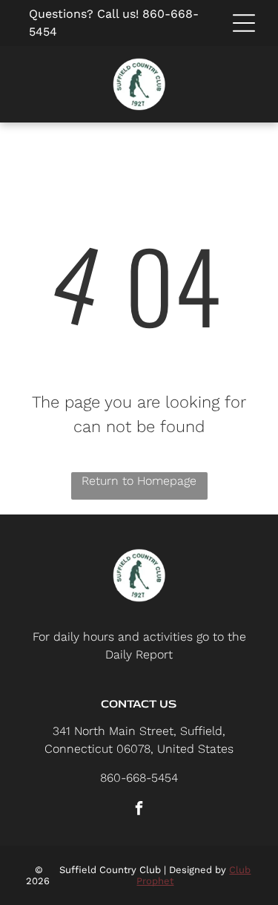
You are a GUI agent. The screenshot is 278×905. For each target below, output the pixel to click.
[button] (244, 23)
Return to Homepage (139, 481)
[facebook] (139, 810)
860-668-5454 (139, 778)
